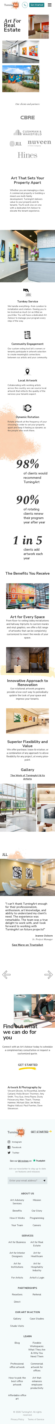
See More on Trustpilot (27, 945)
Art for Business (17, 1242)
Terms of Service (36, 1419)
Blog (17, 1343)
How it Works (17, 1218)
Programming (37, 1218)
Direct (17, 1302)
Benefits (17, 1210)
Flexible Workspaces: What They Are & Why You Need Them (36, 1349)
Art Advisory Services (17, 1201)
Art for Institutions (17, 1265)
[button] (49, 5)
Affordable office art (17, 1397)
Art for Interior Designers (17, 1254)
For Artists (17, 1277)
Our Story (37, 1210)
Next (49, 975)
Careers (37, 1225)
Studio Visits (17, 1326)
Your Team (17, 1225)
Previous (6, 975)
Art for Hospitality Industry (37, 1267)
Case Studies (37, 1318)
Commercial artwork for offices (37, 1367)
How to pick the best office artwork (17, 1381)
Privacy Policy (17, 1419)
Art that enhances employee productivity (37, 1383)
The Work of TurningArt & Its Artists (27, 777)
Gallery (17, 1318)
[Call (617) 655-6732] (25, 5)
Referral (37, 1294)
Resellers (17, 1294)
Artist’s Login (37, 1277)
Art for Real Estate (36, 1244)
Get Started (37, 5)
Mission (37, 1200)
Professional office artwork (17, 1365)
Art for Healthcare (37, 1254)
